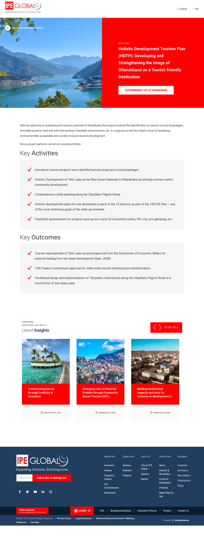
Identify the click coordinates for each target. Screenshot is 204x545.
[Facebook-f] (19, 492)
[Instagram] (50, 492)
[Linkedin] (43, 492)
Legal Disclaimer (83, 518)
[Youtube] (35, 492)
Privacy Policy (64, 518)
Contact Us (183, 511)
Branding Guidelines (120, 511)
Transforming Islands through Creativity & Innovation (150, 392)
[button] (197, 9)
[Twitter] (27, 492)
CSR (102, 511)
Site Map (35, 522)
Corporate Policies (147, 511)
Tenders (167, 511)
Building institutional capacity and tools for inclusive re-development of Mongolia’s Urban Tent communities (100, 392)
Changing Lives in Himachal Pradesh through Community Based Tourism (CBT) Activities (45, 392)
